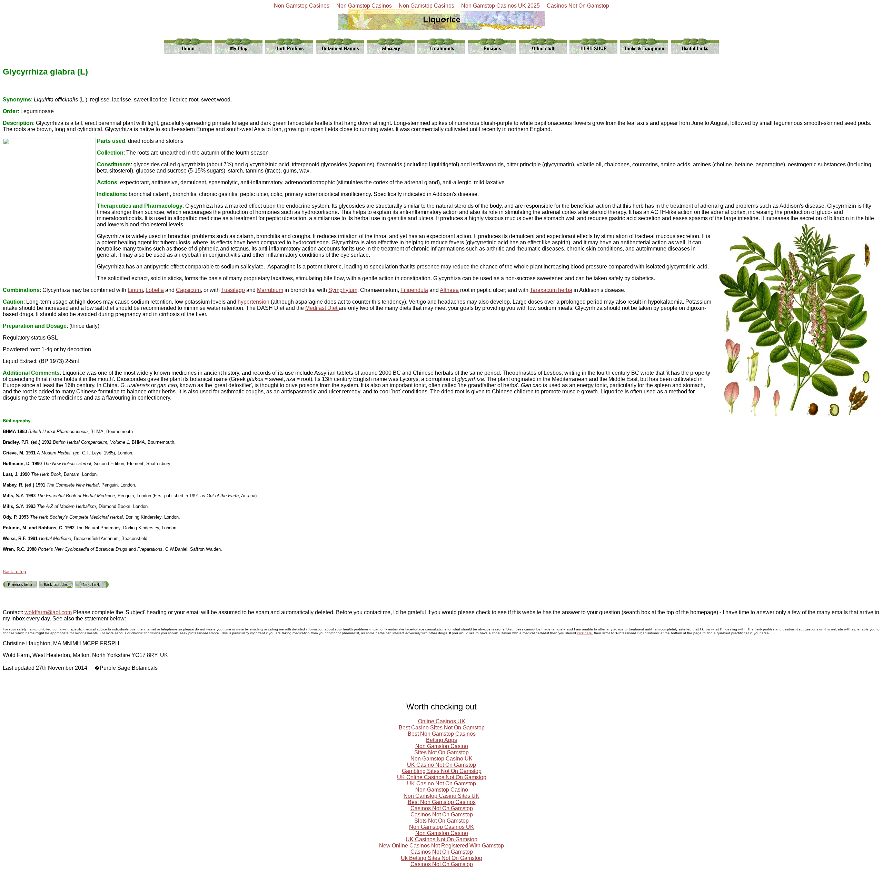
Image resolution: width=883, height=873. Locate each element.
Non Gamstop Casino (441, 746)
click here (585, 633)
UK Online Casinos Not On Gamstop (441, 777)
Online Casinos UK (441, 721)
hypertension (253, 302)
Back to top (14, 571)
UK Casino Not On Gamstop (441, 765)
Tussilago (233, 290)
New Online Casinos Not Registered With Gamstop (441, 846)
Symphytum (342, 290)
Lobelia (155, 290)
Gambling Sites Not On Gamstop (442, 771)
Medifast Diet (322, 308)
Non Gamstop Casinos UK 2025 (500, 6)
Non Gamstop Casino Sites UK (441, 796)
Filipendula (414, 290)
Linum (135, 290)
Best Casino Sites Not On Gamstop (442, 727)
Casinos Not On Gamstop (578, 6)
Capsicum (188, 290)
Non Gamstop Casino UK (441, 759)
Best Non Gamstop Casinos (442, 734)
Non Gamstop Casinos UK (441, 827)
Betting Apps (441, 740)
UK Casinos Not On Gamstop (441, 839)
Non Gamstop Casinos (301, 6)
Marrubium (270, 290)
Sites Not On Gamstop (441, 752)
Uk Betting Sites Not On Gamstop (441, 858)
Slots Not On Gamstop (441, 821)
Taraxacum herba (551, 290)
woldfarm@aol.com (48, 612)
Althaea (449, 290)
